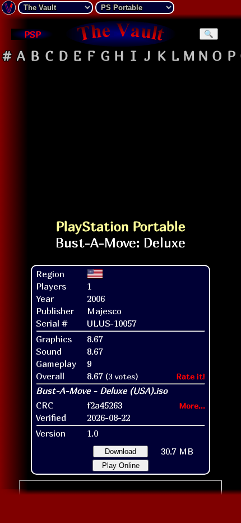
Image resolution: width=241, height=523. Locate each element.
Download (120, 451)
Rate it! (191, 376)
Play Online (121, 465)
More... (192, 405)
